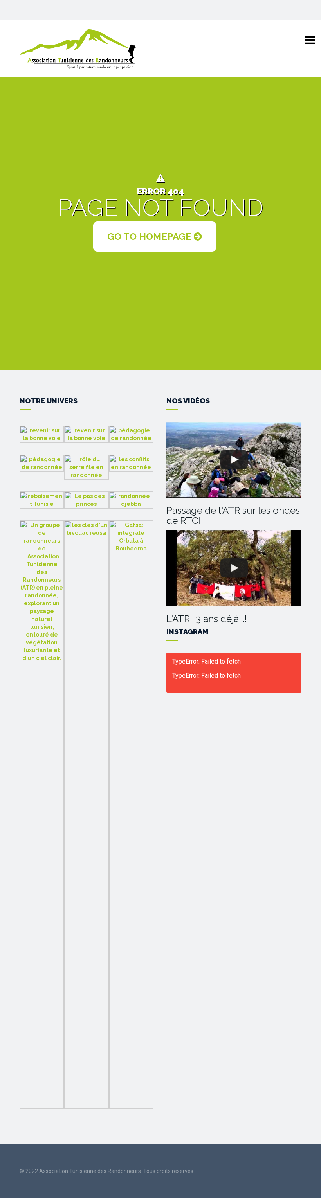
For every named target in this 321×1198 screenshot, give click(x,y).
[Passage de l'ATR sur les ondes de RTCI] (233, 460)
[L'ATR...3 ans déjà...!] (233, 568)
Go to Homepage (150, 236)
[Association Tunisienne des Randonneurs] (78, 49)
